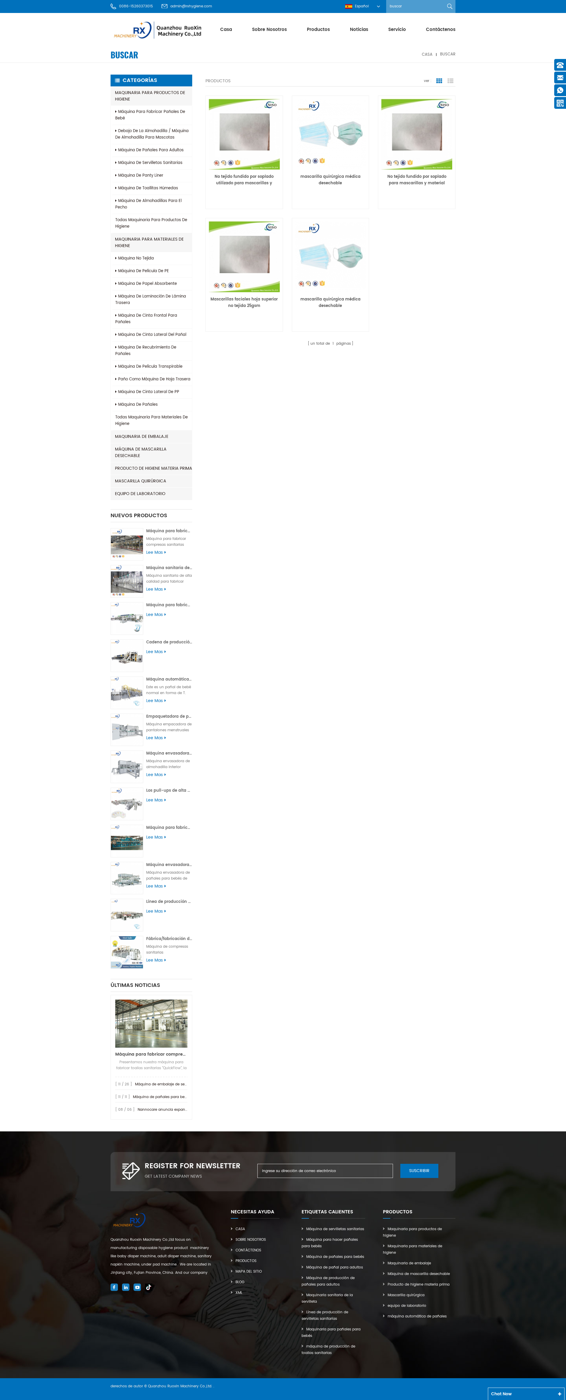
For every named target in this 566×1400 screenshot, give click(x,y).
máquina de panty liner (140, 175)
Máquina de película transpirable (150, 367)
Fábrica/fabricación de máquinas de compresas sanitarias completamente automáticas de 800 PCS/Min (169, 939)
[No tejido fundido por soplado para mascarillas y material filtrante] (416, 134)
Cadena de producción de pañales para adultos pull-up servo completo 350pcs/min (169, 642)
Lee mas (154, 552)
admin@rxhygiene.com (191, 6)
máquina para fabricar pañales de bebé (150, 115)
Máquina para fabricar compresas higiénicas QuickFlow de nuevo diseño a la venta (151, 1054)
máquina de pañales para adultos (151, 150)
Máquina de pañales (138, 405)
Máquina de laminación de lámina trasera (150, 299)
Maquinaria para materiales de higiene (149, 242)
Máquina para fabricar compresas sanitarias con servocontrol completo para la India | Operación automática (169, 531)
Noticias (359, 29)
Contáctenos (440, 29)
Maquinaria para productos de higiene (150, 96)
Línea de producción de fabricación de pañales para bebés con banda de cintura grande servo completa (169, 902)
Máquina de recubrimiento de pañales (145, 350)
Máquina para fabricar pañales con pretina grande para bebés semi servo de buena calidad (169, 605)
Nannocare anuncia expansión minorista (174, 1110)
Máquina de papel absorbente (147, 284)
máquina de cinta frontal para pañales (146, 319)
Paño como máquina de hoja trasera (154, 379)
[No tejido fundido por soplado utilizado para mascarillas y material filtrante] (244, 134)
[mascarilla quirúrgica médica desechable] (330, 134)
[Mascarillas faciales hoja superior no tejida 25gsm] (244, 256)
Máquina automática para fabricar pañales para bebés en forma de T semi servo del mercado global (169, 679)
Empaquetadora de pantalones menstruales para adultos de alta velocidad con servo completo (169, 717)
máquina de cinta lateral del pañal (152, 335)
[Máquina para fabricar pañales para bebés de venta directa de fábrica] (127, 841)
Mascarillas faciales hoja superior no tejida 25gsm (244, 302)
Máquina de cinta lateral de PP (148, 392)
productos (318, 29)
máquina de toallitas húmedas (148, 188)
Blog (240, 1282)
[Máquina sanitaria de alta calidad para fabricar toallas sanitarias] (127, 581)
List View (450, 81)
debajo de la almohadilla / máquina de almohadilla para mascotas (152, 134)
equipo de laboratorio (140, 493)
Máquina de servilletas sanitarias (335, 1229)
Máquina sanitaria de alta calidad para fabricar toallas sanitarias (169, 568)
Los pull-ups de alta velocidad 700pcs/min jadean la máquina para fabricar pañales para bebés (169, 791)
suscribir (419, 1170)
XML (239, 1293)
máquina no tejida (136, 258)
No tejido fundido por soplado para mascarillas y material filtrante (416, 180)
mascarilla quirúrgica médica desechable (330, 180)
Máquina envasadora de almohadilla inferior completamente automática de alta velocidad (169, 753)
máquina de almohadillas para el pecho (148, 204)
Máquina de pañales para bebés (335, 1257)
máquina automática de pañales (417, 1316)
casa (226, 29)
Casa (240, 1229)
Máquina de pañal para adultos (334, 1267)
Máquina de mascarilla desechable (141, 452)
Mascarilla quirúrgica (140, 481)
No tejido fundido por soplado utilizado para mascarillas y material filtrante (244, 180)
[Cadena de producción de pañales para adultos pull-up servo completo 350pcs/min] (127, 655)
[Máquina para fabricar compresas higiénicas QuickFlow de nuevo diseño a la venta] (151, 1023)
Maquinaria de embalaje (141, 436)
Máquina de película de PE (143, 271)
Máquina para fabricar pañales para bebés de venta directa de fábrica (169, 828)
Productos (246, 1261)
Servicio (397, 29)
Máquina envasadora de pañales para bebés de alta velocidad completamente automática (169, 865)
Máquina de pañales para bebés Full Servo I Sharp (177, 1097)
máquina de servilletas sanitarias (150, 163)
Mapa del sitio (249, 1271)
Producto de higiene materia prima (153, 468)
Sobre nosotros (269, 29)
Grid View (439, 81)
